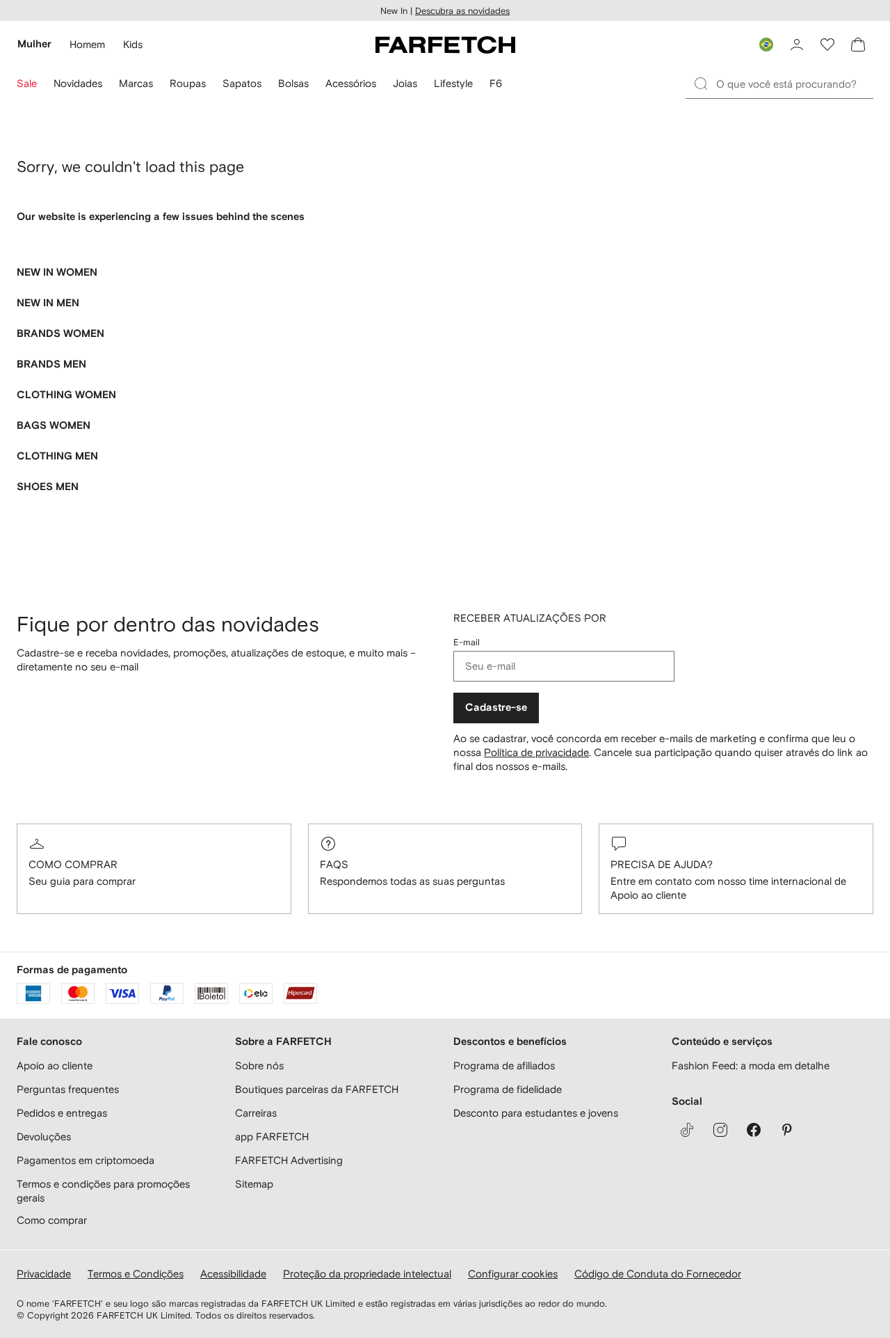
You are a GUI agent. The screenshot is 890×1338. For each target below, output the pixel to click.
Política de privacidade (536, 752)
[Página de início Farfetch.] (445, 45)
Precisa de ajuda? (661, 864)
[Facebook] (753, 1130)
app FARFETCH (272, 1136)
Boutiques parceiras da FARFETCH (316, 1089)
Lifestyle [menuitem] (453, 83)
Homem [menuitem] (87, 44)
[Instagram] (720, 1130)
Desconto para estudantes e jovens (535, 1113)
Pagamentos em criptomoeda (85, 1160)
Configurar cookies (513, 1273)
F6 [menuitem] (496, 83)
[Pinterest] (787, 1130)
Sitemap (254, 1184)
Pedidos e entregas (62, 1113)
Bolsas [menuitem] (293, 83)
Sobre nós (259, 1065)
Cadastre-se (496, 707)
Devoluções (44, 1136)
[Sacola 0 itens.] (858, 44)
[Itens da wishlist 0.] (827, 44)
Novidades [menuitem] (78, 83)
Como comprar (73, 864)
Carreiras (256, 1113)
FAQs (334, 864)
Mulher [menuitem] (34, 44)
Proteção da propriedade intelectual (367, 1273)
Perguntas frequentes (68, 1089)
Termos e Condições (136, 1273)
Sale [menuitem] (27, 83)
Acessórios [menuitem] (350, 83)
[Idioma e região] (766, 44)
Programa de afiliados (504, 1065)
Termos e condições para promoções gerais (103, 1191)
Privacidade (44, 1273)
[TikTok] (687, 1130)
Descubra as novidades (462, 10)
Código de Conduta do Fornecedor (657, 1273)
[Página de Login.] (797, 44)
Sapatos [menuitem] (241, 83)
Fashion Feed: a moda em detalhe (751, 1065)
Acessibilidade (233, 1273)
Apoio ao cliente (54, 1065)
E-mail (466, 642)
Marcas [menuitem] (136, 83)
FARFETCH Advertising (289, 1160)
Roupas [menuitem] (188, 83)
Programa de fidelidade (507, 1089)
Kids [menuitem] (133, 44)
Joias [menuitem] (405, 83)
